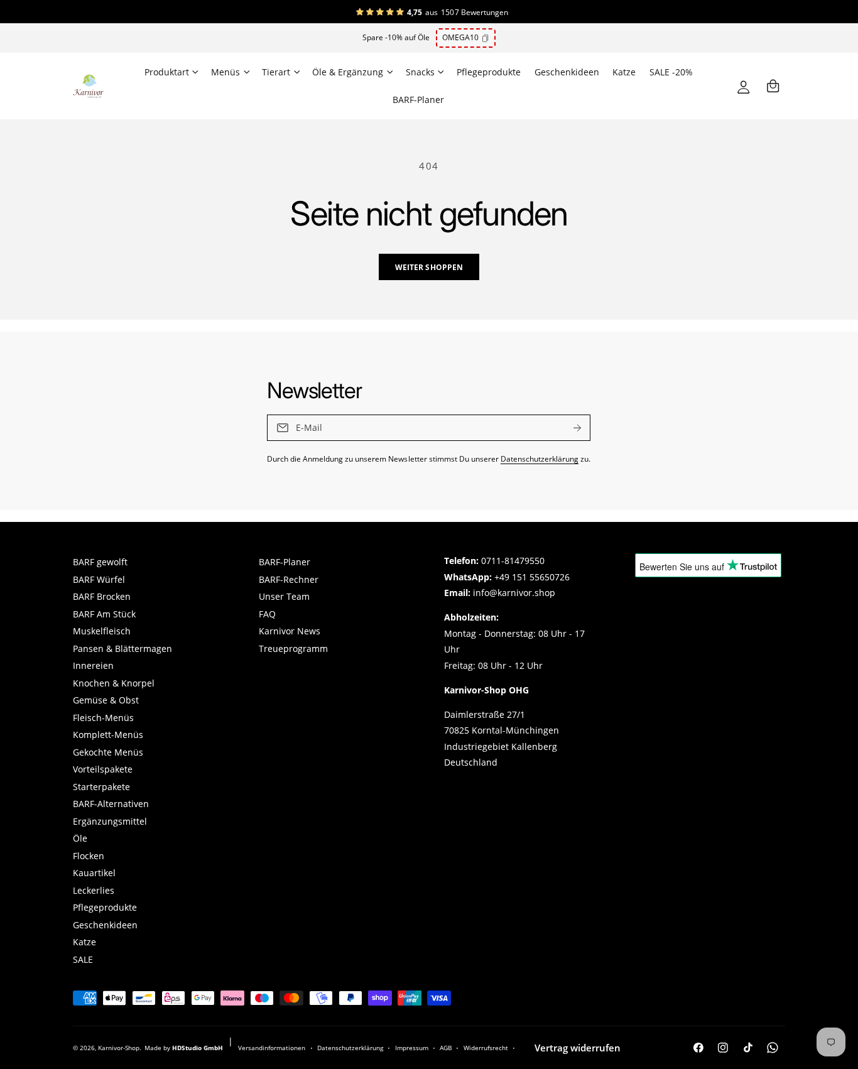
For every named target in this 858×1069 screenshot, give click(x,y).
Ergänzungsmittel (110, 821)
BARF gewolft (100, 562)
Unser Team (284, 596)
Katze (84, 942)
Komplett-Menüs (108, 735)
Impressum (411, 1047)
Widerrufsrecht (486, 1047)
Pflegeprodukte (105, 907)
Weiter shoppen (429, 267)
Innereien (93, 665)
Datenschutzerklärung (539, 458)
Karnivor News (289, 631)
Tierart (276, 72)
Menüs (225, 72)
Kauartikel (94, 873)
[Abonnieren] (577, 428)
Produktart (166, 72)
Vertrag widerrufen (578, 1047)
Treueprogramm (293, 648)
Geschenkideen (105, 925)
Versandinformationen (271, 1047)
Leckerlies (93, 890)
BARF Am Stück (104, 614)
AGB (446, 1047)
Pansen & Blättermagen (122, 648)
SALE (83, 959)
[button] (171, 72)
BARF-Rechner (288, 579)
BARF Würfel (99, 579)
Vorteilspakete (103, 769)
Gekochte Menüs (108, 752)
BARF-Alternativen (111, 804)
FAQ (267, 614)
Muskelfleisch (102, 631)
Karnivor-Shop (118, 1047)
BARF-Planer (284, 562)
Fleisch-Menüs (103, 718)
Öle (80, 838)
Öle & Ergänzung (347, 72)
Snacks (420, 72)
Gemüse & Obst (106, 700)
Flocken (88, 856)
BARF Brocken (102, 596)
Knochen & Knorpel (114, 683)
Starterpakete (101, 787)
